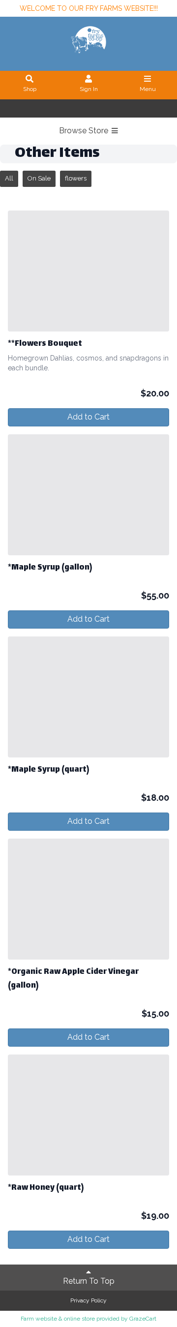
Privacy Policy (88, 1300)
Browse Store (84, 130)
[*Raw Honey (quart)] (88, 1115)
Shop (29, 89)
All (9, 178)
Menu (148, 89)
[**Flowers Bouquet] (88, 271)
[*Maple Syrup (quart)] (88, 696)
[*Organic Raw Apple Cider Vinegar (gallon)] (88, 899)
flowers (76, 178)
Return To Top (89, 1281)
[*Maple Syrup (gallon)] (88, 494)
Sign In (89, 89)
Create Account (105, 109)
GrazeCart (142, 1318)
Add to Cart (88, 417)
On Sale (39, 178)
